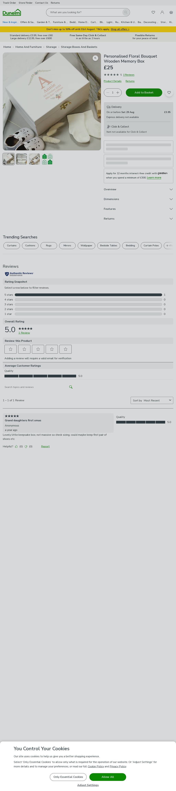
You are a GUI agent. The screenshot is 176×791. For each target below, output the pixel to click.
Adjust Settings (87, 785)
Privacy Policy (118, 766)
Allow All (108, 777)
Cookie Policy (96, 766)
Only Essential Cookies (68, 777)
